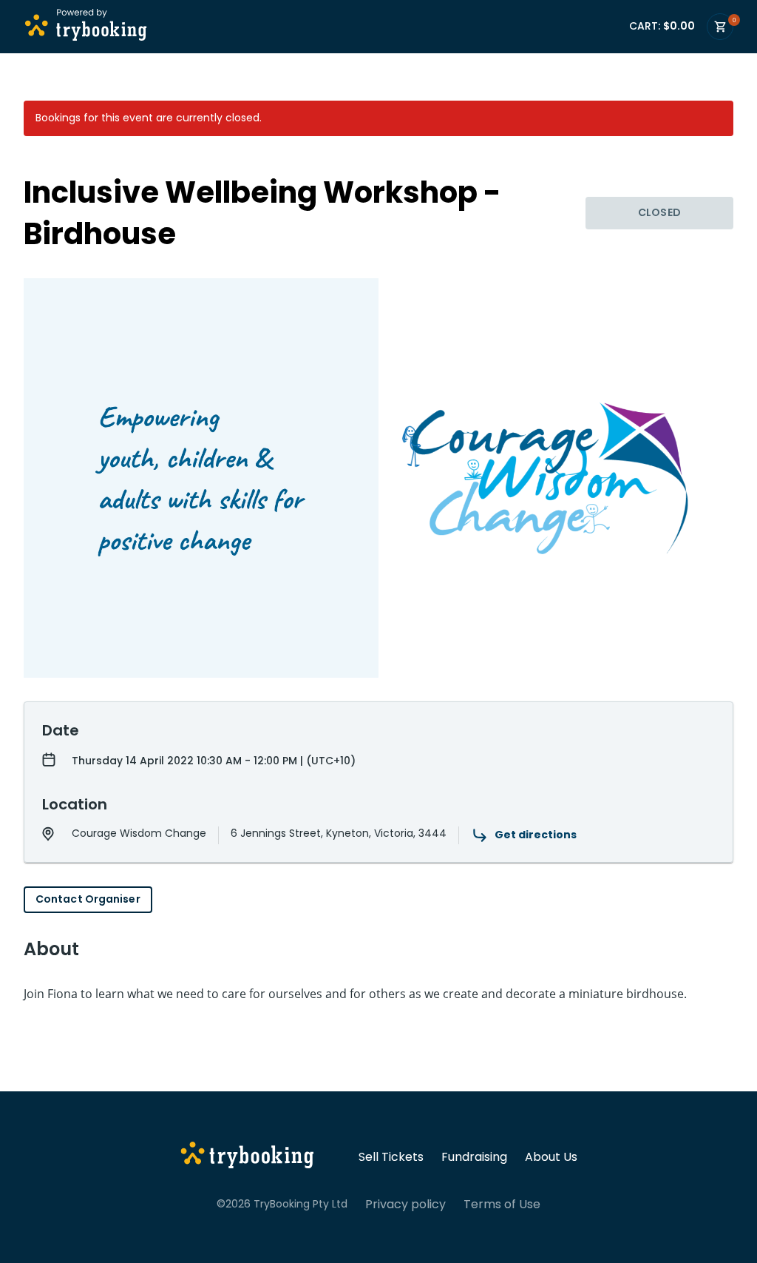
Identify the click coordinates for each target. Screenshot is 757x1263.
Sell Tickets (391, 1157)
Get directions (536, 834)
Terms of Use (502, 1204)
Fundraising (474, 1157)
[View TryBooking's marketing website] (247, 1157)
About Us (551, 1157)
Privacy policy (405, 1204)
